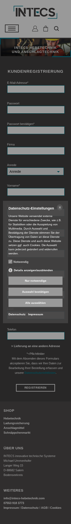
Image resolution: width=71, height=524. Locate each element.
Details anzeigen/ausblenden (33, 270)
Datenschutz (16, 314)
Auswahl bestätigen (35, 291)
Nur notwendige (35, 280)
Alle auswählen (35, 302)
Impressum (35, 314)
